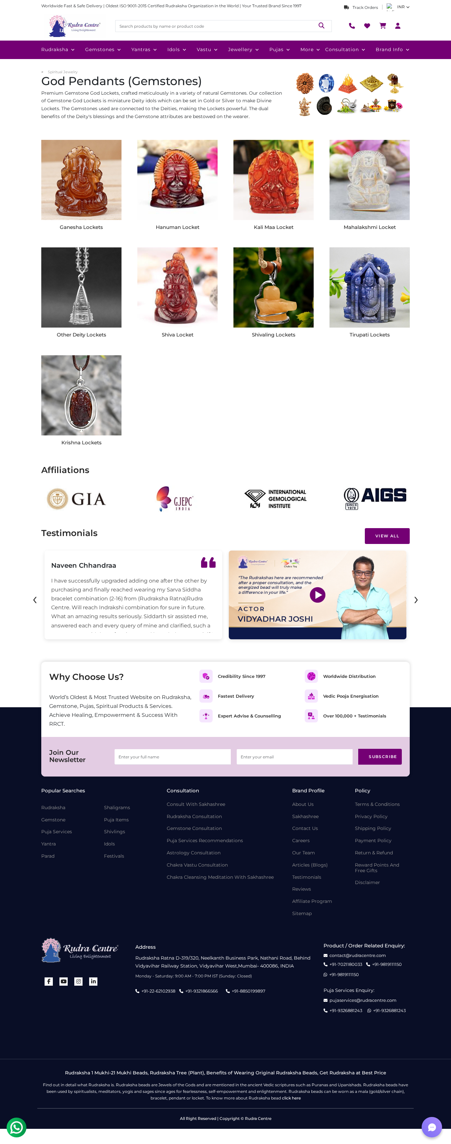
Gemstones (100, 49)
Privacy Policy (371, 816)
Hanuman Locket (177, 227)
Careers (301, 840)
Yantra (48, 844)
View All (387, 535)
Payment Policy (373, 840)
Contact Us (305, 828)
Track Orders (365, 7)
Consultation (342, 49)
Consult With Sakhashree (196, 804)
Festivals (114, 856)
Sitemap (302, 913)
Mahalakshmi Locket (370, 227)
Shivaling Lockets (273, 335)
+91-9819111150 (387, 964)
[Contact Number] (352, 26)
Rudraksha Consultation (194, 816)
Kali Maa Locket (274, 227)
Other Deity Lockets (81, 335)
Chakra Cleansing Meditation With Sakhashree (220, 877)
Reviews (301, 889)
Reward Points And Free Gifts (377, 868)
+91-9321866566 (201, 991)
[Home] (74, 26)
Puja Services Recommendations (205, 840)
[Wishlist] (367, 26)
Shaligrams (117, 807)
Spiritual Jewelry (63, 72)
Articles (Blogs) (310, 865)
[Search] (322, 26)
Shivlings (114, 832)
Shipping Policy (373, 828)
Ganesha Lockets (81, 227)
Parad (47, 856)
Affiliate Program (312, 901)
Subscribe (383, 756)
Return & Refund (374, 853)
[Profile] (397, 26)
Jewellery (240, 49)
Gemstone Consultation (194, 828)
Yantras (141, 49)
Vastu (204, 49)
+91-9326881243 (346, 1010)
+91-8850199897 (248, 991)
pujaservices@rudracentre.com (363, 1000)
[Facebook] (49, 981)
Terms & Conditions (377, 804)
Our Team (303, 853)
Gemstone (53, 820)
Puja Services (56, 832)
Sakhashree (305, 816)
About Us (303, 804)
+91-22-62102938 (158, 991)
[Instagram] (78, 981)
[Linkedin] (93, 981)
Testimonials (306, 877)
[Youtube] (64, 981)
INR (401, 6)
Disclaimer (367, 882)
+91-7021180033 (346, 964)
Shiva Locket (177, 335)
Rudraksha (54, 49)
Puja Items (116, 820)
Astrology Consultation (194, 853)
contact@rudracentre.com (358, 955)
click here (291, 1098)
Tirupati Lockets (370, 335)
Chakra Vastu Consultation (197, 865)
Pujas (276, 49)
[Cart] (382, 26)
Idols (173, 49)
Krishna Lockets (81, 442)
